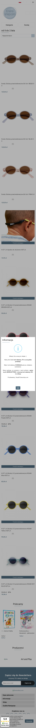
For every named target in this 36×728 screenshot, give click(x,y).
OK (18, 388)
